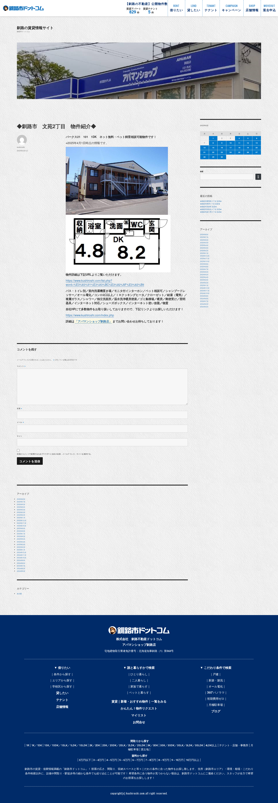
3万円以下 (85, 760)
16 (222, 147)
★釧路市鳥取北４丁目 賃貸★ (211, 209)
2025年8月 (21, 531)
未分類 (19, 593)
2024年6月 (21, 568)
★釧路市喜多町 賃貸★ (208, 206)
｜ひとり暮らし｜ (139, 674)
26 (248, 152)
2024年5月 (21, 571)
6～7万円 (137, 760)
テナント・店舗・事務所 (233, 745)
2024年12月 (21, 552)
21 (205, 152)
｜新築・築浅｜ (216, 680)
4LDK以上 (211, 745)
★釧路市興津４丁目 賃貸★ (210, 204)
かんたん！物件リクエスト (139, 708)
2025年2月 (21, 547)
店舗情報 (62, 707)
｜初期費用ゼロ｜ (215, 698)
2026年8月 (21, 499)
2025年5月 (21, 539)
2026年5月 (21, 507)
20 (257, 147)
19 (248, 147)
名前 (19, 408)
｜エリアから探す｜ (62, 680)
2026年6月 (21, 504)
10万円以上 (192, 760)
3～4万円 (98, 760)
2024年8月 (21, 563)
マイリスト (139, 715)
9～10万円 (177, 760)
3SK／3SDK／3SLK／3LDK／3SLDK (181, 745)
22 (213, 152)
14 (205, 147)
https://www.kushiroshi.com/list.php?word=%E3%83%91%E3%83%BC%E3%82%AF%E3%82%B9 (105, 282)
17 (231, 147)
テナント (62, 700)
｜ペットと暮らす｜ (139, 692)
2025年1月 (21, 550)
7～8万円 (150, 760)
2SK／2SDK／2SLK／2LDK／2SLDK (123, 745)
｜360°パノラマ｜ (215, 692)
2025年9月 (21, 528)
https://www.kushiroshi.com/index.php (90, 315)
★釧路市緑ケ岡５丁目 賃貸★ (211, 212)
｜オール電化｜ (216, 686)
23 (222, 152)
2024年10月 (21, 557)
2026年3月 (21, 512)
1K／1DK (36, 745)
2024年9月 (21, 560)
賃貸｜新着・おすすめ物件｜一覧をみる (139, 701)
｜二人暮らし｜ (139, 680)
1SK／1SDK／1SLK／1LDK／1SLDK (65, 745)
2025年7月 (21, 533)
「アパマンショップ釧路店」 (93, 321)
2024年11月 (21, 555)
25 (239, 152)
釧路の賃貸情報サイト (35, 27)
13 (257, 143)
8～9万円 (163, 760)
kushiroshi (21, 147)
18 (239, 147)
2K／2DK (94, 745)
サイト (19, 436)
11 (239, 143)
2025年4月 (21, 542)
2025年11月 (21, 523)
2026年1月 (21, 517)
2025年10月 (21, 526)
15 (213, 147)
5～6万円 (124, 760)
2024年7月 (21, 566)
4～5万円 (111, 760)
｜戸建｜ (215, 674)
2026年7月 (21, 502)
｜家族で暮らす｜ (139, 686)
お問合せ (139, 722)
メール (20, 422)
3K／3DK (152, 745)
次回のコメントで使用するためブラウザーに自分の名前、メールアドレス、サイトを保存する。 (54, 454)
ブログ (215, 711)
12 (248, 143)
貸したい (62, 693)
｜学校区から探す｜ (62, 686)
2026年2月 (21, 515)
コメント (21, 366)
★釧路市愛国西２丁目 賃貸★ (211, 201)
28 (205, 157)
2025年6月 (21, 536)
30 (222, 157)
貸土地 (145, 749)
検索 (201, 171)
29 (213, 157)
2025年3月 (21, 544)
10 (231, 143)
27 (257, 152)
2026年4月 (21, 509)
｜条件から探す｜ (62, 674)
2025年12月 (21, 520)
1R (27, 745)
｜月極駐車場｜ (216, 704)
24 (231, 152)
